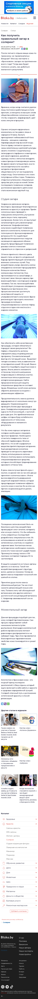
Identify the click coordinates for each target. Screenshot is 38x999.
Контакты (4, 950)
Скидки (21, 23)
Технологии (5, 977)
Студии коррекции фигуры (17, 844)
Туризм (21, 966)
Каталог (13, 23)
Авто (3, 966)
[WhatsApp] (27, 49)
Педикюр (10, 855)
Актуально (22, 960)
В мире (21, 972)
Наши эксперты (26, 951)
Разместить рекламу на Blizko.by (12, 919)
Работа (21, 969)
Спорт (21, 974)
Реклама (23, 941)
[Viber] (24, 49)
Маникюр (10, 851)
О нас (21, 938)
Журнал (29, 23)
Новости (4, 23)
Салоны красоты (13, 828)
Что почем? (5, 980)
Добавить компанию (19, 911)
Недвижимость (6, 963)
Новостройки (25, 954)
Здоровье (22, 977)
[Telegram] (22, 49)
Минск (21, 963)
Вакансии (23, 944)
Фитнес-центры (13, 836)
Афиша (3, 972)
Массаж (9, 859)
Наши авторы (25, 948)
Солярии (4, 31)
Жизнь (3, 974)
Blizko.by (4, 993)
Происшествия (6, 969)
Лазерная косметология (16, 847)
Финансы (4, 960)
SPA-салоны (11, 832)
